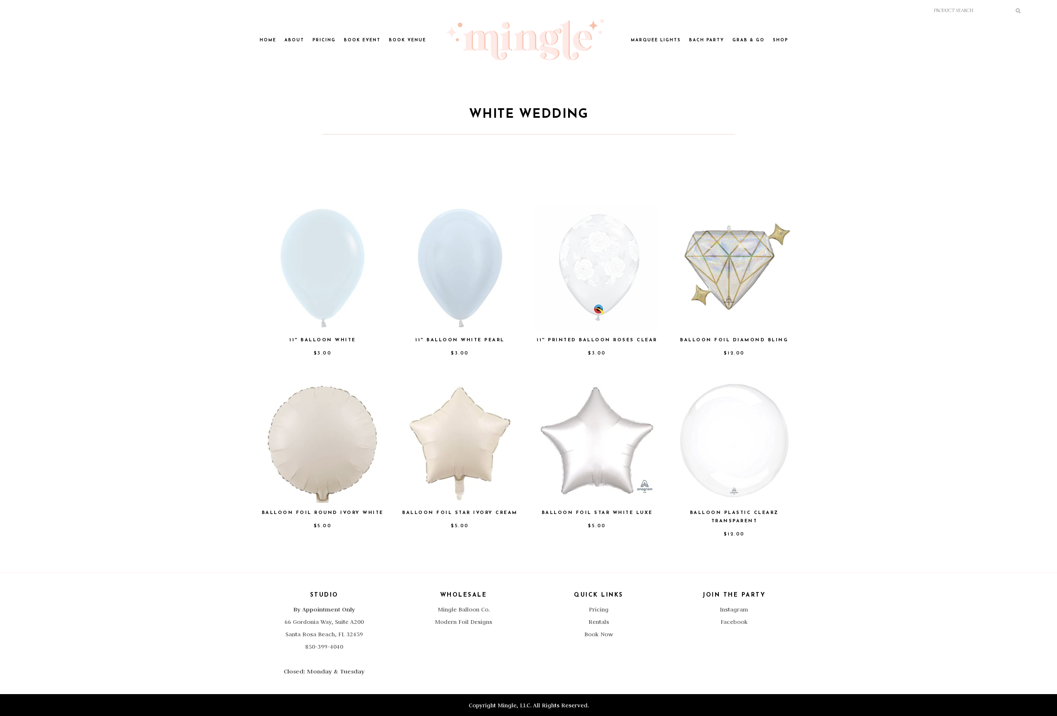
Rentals (598, 622)
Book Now (598, 634)
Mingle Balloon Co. (464, 609)
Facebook (734, 622)
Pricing (599, 609)
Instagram (734, 609)
